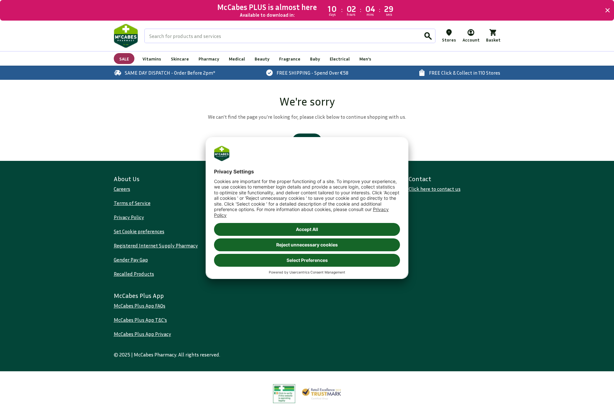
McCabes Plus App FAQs (139, 305)
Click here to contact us (435, 189)
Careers (122, 189)
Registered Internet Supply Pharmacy (156, 245)
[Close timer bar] (607, 10)
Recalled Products (134, 274)
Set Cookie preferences (139, 231)
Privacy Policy (129, 217)
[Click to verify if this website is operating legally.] (284, 393)
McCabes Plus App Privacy (142, 334)
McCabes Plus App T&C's (140, 320)
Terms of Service (132, 203)
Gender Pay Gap (131, 259)
